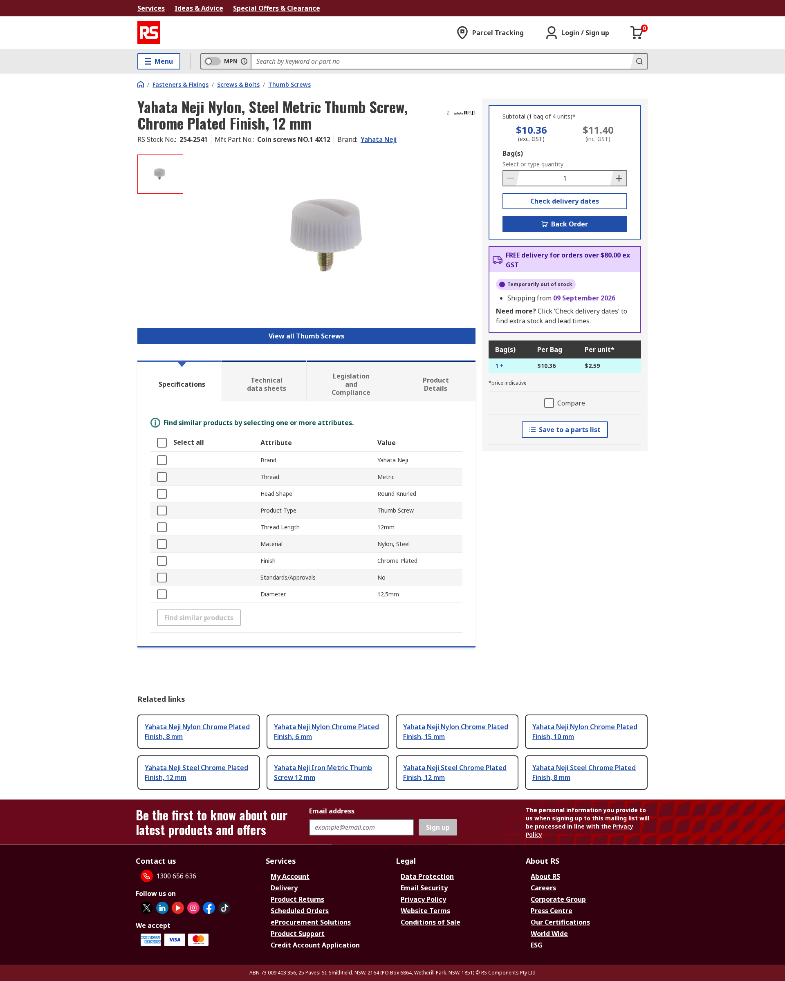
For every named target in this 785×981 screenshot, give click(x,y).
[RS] (148, 32)
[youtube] (178, 908)
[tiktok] (224, 908)
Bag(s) (512, 153)
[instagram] (193, 908)
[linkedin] (162, 908)
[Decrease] (511, 178)
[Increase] (618, 178)
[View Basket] (637, 33)
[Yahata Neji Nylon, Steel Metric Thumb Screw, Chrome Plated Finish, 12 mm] (330, 236)
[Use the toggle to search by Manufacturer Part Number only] (244, 61)
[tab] (179, 381)
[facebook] (209, 908)
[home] (140, 84)
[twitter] (147, 908)
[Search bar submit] (638, 61)
